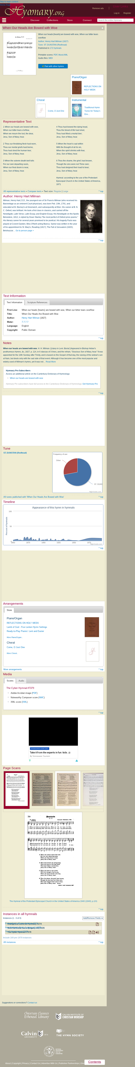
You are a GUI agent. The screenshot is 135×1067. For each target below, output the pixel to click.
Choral (41, 100)
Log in (117, 13)
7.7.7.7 (25, 322)
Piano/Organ (79, 77)
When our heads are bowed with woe (26, 378)
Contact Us (35, 1063)
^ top (101, 191)
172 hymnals (55, 48)
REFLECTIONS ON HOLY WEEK (23, 623)
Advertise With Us (49, 1063)
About (8, 1063)
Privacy (25, 1063)
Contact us (32, 1003)
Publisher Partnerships (69, 1063)
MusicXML (63, 55)
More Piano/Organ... (15, 637)
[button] (76, 760)
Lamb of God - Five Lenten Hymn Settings (27, 627)
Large (65, 191)
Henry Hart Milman (31, 318)
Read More (51, 362)
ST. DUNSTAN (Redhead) (15, 453)
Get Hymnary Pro (90, 384)
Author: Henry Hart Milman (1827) (53, 41)
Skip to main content (9, 1)
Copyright (16, 1063)
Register (127, 13)
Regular (57, 191)
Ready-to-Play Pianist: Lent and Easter (25, 631)
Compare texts (35, 191)
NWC (41, 697)
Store (70, 20)
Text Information (14, 302)
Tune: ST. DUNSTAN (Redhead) (52, 45)
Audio (21, 680)
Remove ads (98, 8)
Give (83, 1063)
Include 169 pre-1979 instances (17, 938)
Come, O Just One (56, 111)
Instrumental (79, 100)
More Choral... (12, 653)
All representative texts (14, 191)
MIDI (51, 58)
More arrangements (12, 669)
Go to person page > (25, 230)
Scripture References (37, 302)
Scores (10, 680)
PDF (55, 55)
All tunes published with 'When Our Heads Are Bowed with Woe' (33, 497)
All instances (9, 942)
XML (24, 702)
